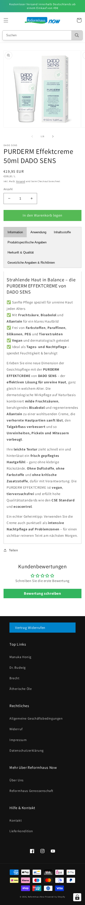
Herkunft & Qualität (21, 252)
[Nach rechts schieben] (53, 136)
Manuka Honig (20, 657)
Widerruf (16, 729)
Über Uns (16, 780)
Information (15, 232)
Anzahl (8, 189)
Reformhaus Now (36, 896)
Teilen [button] (13, 550)
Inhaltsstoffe (62, 232)
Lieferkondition (21, 831)
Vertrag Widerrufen (30, 627)
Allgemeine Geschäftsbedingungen (36, 718)
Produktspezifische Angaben (27, 242)
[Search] (76, 35)
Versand (20, 181)
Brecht (14, 678)
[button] (6, 20)
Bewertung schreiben (42, 593)
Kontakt (15, 820)
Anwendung (38, 232)
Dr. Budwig (17, 667)
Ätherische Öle (20, 689)
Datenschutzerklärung (26, 750)
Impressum (18, 740)
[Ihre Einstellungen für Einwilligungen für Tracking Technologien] (77, 897)
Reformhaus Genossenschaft (31, 791)
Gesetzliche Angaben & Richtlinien (31, 262)
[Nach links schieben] (32, 136)
